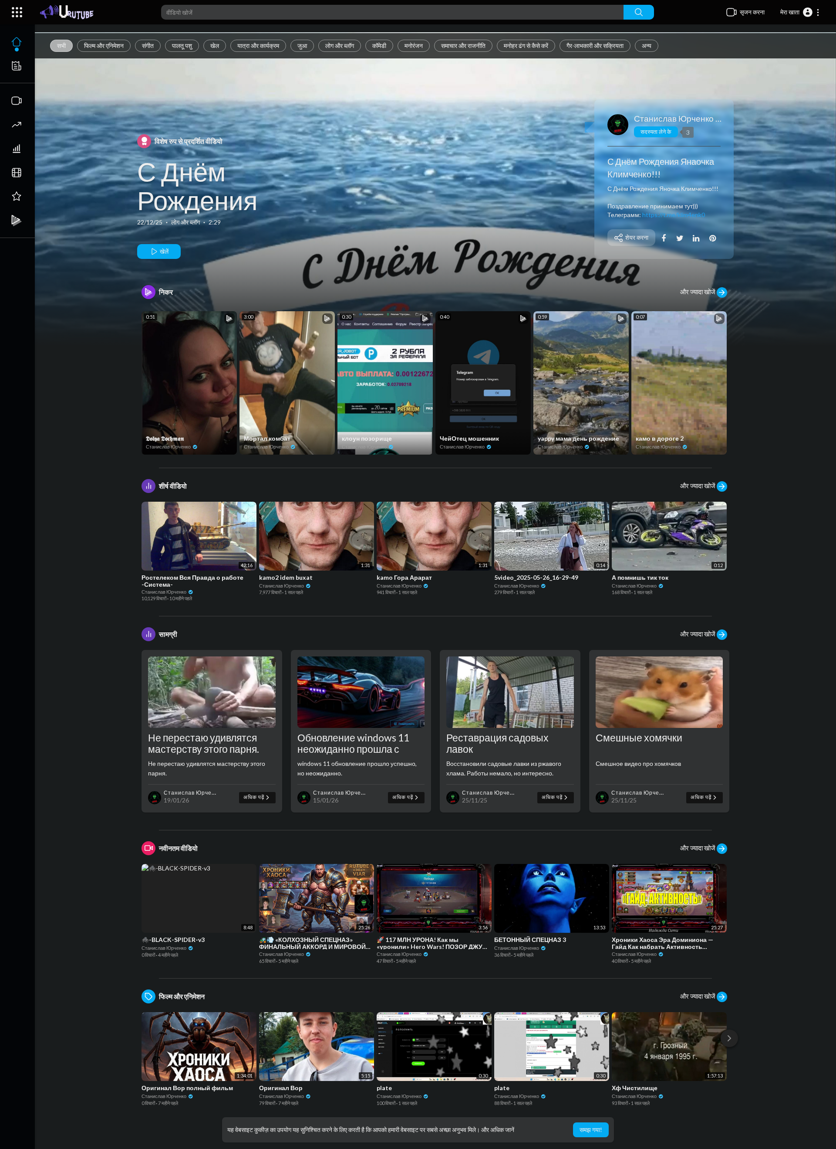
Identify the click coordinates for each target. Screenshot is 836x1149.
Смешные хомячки (639, 737)
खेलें (163, 251)
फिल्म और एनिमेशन (104, 45)
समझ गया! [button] (591, 1129)
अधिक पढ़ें (254, 797)
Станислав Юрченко (674, 118)
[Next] (729, 1038)
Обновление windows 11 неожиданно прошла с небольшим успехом (353, 748)
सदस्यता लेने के (655, 131)
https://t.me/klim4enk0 (673, 214)
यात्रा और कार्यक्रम (258, 45)
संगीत (148, 45)
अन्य (646, 45)
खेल (214, 45)
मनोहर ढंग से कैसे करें (526, 45)
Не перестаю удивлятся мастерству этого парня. (203, 743)
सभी (61, 45)
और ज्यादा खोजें (698, 292)
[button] (800, 12)
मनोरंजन (414, 45)
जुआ (302, 45)
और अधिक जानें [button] (497, 1129)
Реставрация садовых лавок (497, 743)
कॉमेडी (379, 45)
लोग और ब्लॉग (339, 45)
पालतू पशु (182, 45)
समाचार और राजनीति (463, 45)
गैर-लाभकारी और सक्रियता (595, 45)
